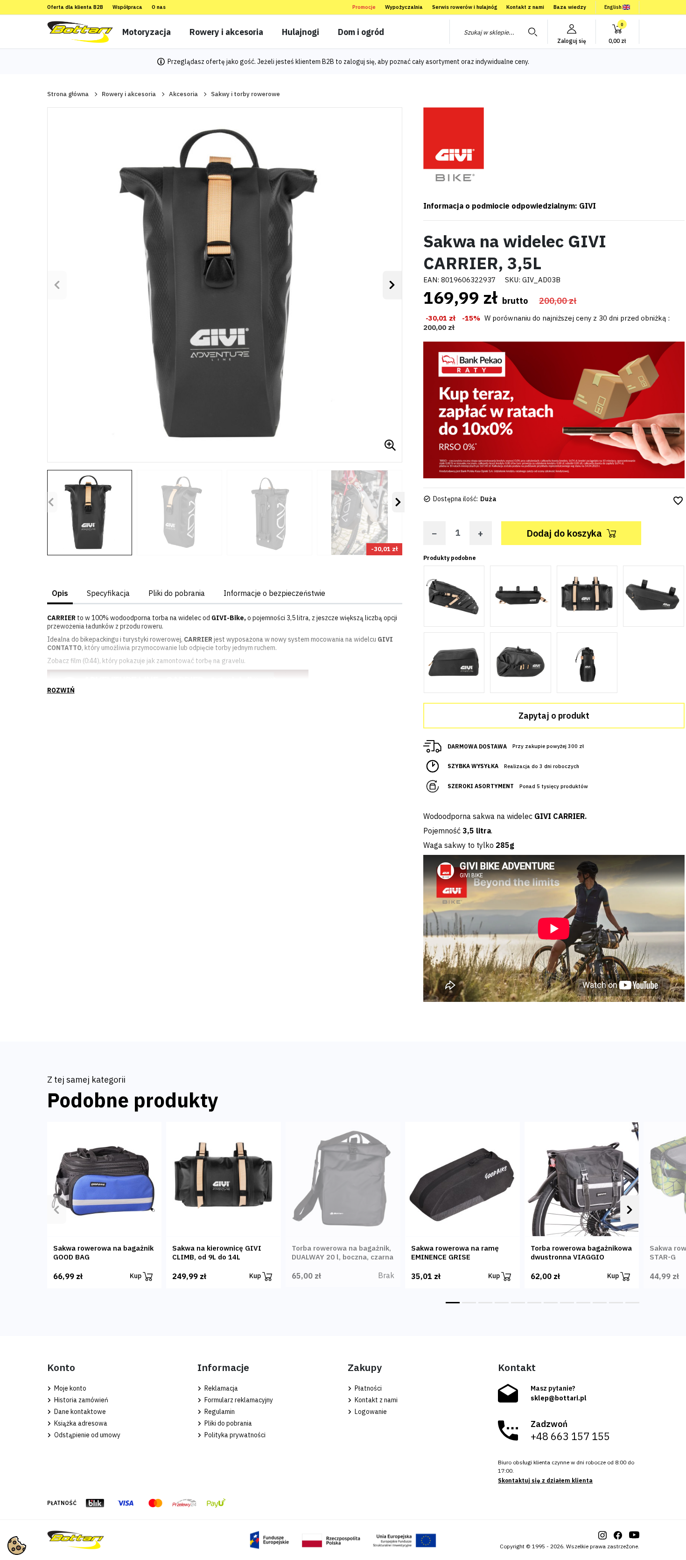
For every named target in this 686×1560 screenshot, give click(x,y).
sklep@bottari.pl (559, 1398)
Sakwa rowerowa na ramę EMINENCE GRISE (455, 1252)
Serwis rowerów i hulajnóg (464, 7)
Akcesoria (183, 94)
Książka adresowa (80, 1423)
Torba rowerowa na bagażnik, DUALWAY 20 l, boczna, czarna (342, 1252)
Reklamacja (220, 1388)
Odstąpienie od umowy (86, 1435)
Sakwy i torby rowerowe (245, 94)
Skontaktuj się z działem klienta (545, 1480)
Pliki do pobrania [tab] (176, 593)
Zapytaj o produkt (553, 715)
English (613, 7)
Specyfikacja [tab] (108, 593)
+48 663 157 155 (570, 1436)
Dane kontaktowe (79, 1411)
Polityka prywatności (234, 1435)
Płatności (367, 1388)
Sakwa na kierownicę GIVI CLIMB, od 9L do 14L (216, 1252)
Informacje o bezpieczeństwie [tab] (274, 593)
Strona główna (68, 94)
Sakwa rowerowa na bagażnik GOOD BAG (103, 1252)
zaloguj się (359, 61)
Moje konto (69, 1388)
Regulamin (219, 1411)
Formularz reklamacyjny (238, 1400)
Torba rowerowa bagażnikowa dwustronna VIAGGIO (581, 1252)
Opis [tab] (60, 593)
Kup (136, 1276)
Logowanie (370, 1411)
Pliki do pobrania (227, 1423)
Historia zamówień (80, 1400)
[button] (617, 32)
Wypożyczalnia (404, 7)
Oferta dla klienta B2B (75, 7)
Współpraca (127, 7)
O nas (159, 7)
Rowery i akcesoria (129, 94)
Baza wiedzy (569, 7)
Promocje (364, 7)
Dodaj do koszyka (564, 533)
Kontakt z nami (525, 7)
